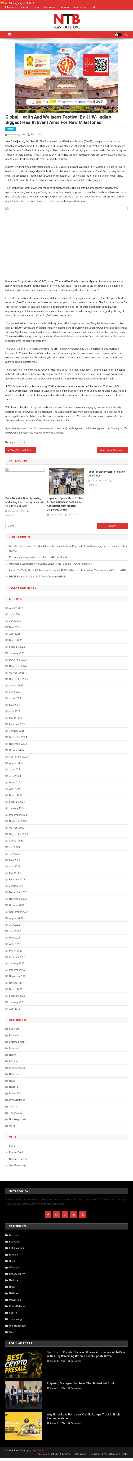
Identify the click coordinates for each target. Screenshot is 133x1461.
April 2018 (14, 1008)
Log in (12, 1146)
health (22, 442)
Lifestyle (35, 7)
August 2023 (16, 840)
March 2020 (15, 989)
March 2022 (15, 950)
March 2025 (15, 718)
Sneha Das (36, 134)
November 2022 (18, 898)
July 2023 (14, 847)
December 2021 (18, 970)
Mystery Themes (37, 1450)
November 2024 (18, 743)
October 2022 (16, 905)
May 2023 (14, 860)
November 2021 (18, 976)
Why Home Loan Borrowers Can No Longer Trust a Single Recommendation (50, 563)
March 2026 (15, 640)
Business (11, 7)
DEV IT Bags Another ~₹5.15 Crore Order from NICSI (37, 576)
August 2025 (16, 685)
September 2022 (18, 911)
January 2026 (16, 653)
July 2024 (14, 769)
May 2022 (14, 937)
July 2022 (14, 924)
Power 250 (15, 1093)
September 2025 (18, 679)
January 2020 (16, 1002)
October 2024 (16, 750)
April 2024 (14, 789)
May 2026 (14, 627)
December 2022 (18, 892)
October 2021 (16, 983)
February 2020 (17, 995)
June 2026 (15, 621)
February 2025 (17, 724)
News (12, 1080)
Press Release (79, 7)
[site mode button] (118, 35)
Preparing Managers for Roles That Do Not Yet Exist (38, 557)
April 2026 (14, 633)
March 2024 (15, 795)
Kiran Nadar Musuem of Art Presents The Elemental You (114, 450)
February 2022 (17, 957)
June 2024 (15, 776)
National (24, 7)
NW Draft (14, 1087)
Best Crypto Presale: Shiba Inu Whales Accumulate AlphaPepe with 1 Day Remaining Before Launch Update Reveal (68, 548)
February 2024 (17, 801)
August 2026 (16, 608)
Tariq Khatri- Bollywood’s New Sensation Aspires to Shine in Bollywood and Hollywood (23, 450)
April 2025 (14, 711)
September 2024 (18, 756)
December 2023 (18, 815)
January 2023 (16, 886)
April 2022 (14, 944)
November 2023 (18, 821)
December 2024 (18, 737)
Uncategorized (17, 1119)
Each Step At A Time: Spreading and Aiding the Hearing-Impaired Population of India (24, 502)
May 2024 (14, 782)
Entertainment (49, 7)
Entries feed (16, 1152)
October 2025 (16, 672)
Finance (13, 1048)
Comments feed (18, 1159)
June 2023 (15, 853)
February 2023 (17, 879)
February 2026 (17, 646)
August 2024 (16, 763)
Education (64, 7)
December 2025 (18, 659)
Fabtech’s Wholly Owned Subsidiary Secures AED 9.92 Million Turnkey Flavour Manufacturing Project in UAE (68, 570)
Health (93, 7)
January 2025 (16, 730)
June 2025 (15, 698)
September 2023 (18, 834)
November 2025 (18, 666)
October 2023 (16, 827)
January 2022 (16, 963)
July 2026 (14, 614)
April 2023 (14, 866)
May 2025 (14, 705)
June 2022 (15, 931)
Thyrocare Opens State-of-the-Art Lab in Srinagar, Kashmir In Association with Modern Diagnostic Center (65, 504)
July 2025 (14, 692)
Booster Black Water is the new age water (106, 473)
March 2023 (15, 873)
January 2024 (16, 808)
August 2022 (16, 918)
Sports (13, 1106)
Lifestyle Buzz (17, 1067)
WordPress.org (17, 1165)
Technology (15, 1113)
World (12, 1125)
